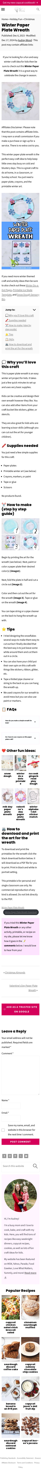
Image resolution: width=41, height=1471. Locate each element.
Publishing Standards (8, 1458)
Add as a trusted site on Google (21, 1009)
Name (5, 1100)
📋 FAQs (9, 339)
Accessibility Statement (25, 1458)
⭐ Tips (9, 334)
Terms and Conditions (25, 1463)
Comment (7, 1053)
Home (5, 19)
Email (5, 1113)
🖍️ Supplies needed (15, 320)
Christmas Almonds (15, 972)
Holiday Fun (16, 19)
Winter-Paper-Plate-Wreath (13, 907)
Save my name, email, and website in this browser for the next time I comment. (21, 1130)
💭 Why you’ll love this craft (19, 315)
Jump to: (10, 310)
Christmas (29, 19)
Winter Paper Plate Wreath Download (21, 912)
